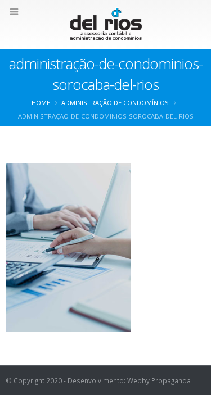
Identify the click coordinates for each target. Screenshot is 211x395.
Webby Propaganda (159, 380)
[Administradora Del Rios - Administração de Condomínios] (106, 23)
